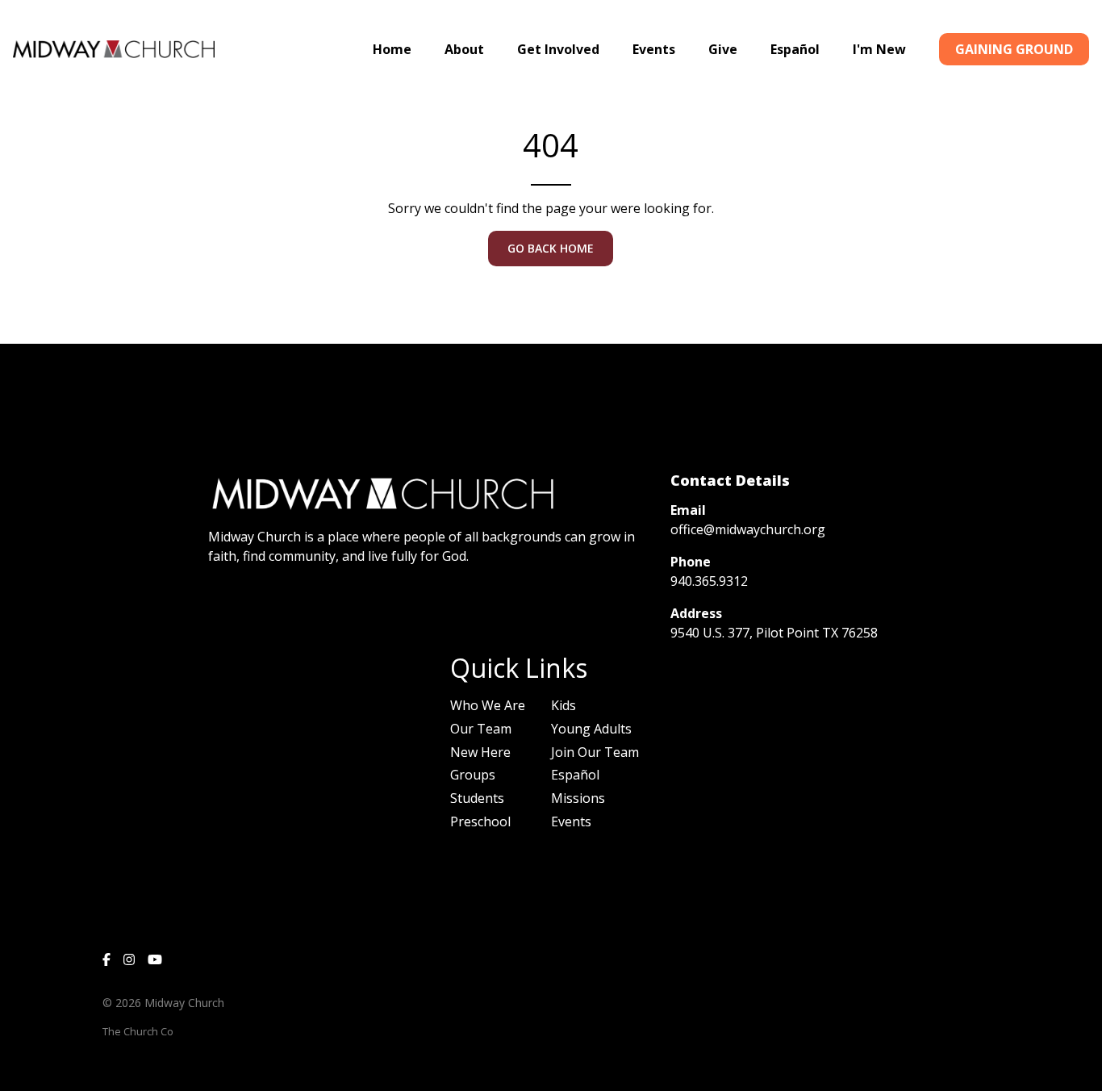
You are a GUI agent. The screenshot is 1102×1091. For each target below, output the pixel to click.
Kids (563, 705)
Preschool (480, 821)
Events (571, 821)
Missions (578, 798)
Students (477, 798)
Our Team (480, 729)
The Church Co (137, 1031)
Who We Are (487, 705)
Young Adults (591, 729)
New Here (480, 752)
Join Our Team (595, 752)
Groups (472, 775)
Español (575, 775)
